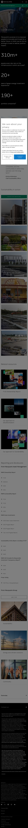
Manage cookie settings (7, 156)
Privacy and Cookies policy (17, 152)
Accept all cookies (19, 156)
